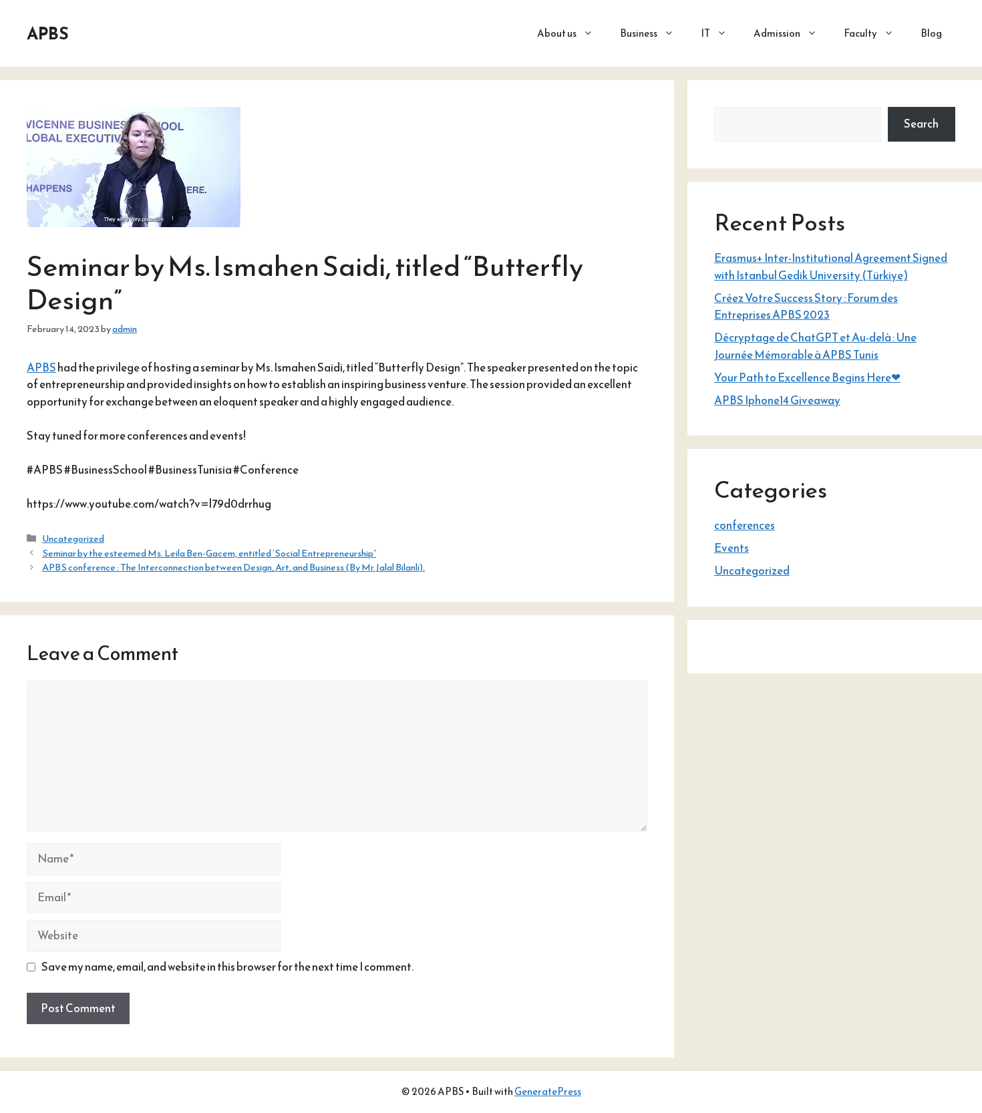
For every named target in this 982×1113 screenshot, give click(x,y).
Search (921, 123)
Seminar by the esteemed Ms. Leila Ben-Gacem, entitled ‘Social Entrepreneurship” (209, 553)
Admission (777, 33)
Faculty (860, 33)
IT (705, 33)
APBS (48, 33)
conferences (744, 525)
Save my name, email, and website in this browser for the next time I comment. (227, 967)
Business (638, 33)
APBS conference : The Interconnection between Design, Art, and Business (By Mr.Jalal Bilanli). (233, 567)
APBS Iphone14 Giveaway (777, 400)
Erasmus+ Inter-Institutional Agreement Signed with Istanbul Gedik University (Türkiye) (830, 266)
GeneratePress (547, 1091)
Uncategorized (73, 538)
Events (731, 547)
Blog (931, 33)
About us (557, 33)
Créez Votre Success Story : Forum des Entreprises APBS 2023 (806, 306)
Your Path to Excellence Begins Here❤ (807, 377)
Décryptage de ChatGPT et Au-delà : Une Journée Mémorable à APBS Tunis (815, 346)
